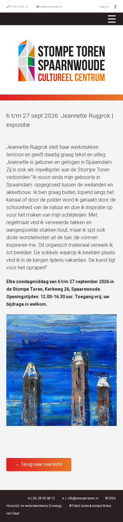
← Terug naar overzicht (38, 464)
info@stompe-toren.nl (50, 6)
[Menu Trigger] (112, 19)
